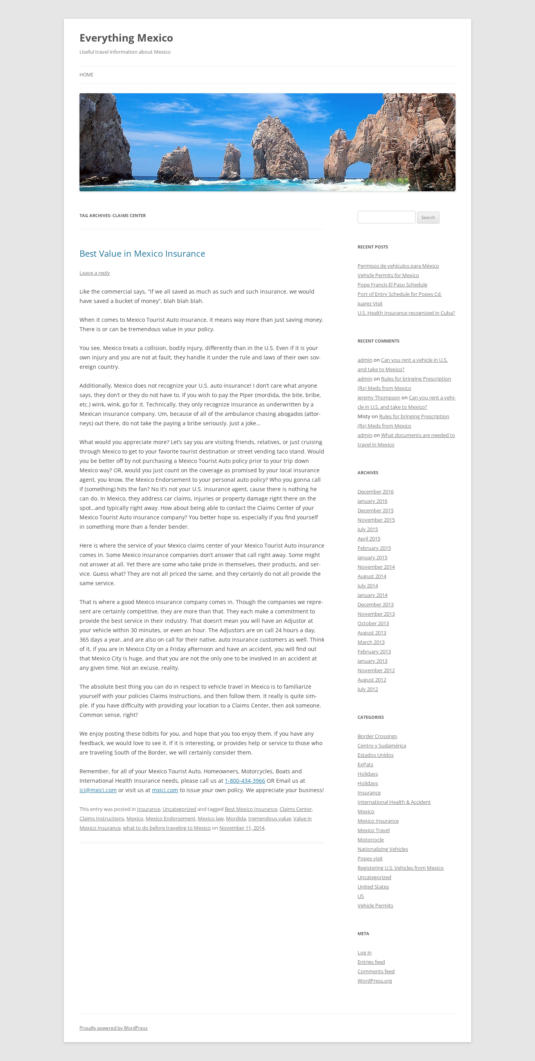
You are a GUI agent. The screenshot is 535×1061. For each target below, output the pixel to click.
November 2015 (376, 519)
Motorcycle (371, 839)
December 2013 (376, 604)
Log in (365, 952)
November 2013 (376, 613)
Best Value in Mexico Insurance (142, 253)
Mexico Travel (374, 830)
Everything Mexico (126, 38)
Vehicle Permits (375, 905)
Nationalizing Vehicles (383, 848)
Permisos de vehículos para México (398, 265)
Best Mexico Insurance (251, 809)
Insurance (148, 809)
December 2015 (376, 510)
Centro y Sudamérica (382, 745)
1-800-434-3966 (245, 780)
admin (365, 359)
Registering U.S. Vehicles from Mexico (401, 867)
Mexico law (211, 818)
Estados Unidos (376, 754)
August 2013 (372, 632)
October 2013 (373, 623)
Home (87, 74)
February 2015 (374, 547)
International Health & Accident (394, 801)
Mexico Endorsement (170, 818)
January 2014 (372, 595)
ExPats (365, 764)
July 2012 (368, 689)
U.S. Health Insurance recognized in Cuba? (406, 312)
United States (373, 886)
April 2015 (369, 538)
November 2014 (376, 566)
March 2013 (371, 642)
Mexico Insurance (378, 820)
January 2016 (372, 500)
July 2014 (368, 585)
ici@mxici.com (98, 790)
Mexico (135, 818)
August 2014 (372, 576)
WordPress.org (375, 980)
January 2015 (372, 557)
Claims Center (296, 809)
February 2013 (374, 651)
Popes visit (370, 858)
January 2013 (372, 660)
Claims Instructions (102, 818)
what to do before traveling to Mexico (167, 827)
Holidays (368, 773)
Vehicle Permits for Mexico (388, 275)
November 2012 (376, 670)
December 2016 (376, 491)
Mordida (236, 818)
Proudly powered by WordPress (114, 1028)
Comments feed (376, 971)
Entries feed (371, 961)
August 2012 (372, 679)
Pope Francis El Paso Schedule (392, 284)
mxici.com (165, 790)
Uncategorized (179, 809)
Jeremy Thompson (379, 397)
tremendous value (269, 818)
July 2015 (368, 529)
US (361, 896)
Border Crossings (377, 736)
